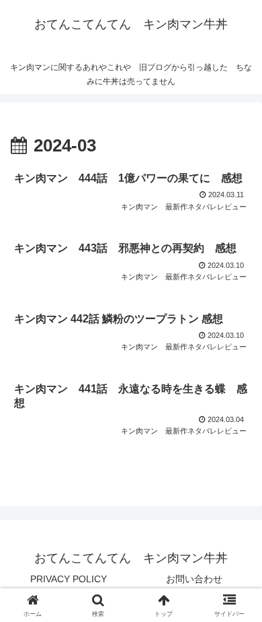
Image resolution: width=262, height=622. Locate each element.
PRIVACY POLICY (68, 579)
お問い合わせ (194, 579)
